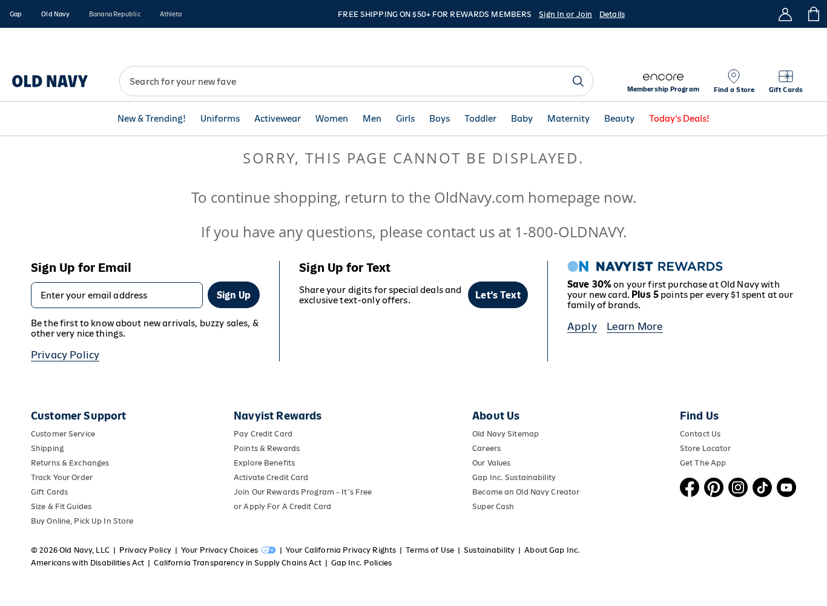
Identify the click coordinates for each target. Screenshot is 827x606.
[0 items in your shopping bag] (812, 14)
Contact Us (700, 433)
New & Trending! (151, 119)
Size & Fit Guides (61, 506)
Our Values (491, 462)
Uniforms (220, 119)
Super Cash (493, 506)
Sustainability (489, 550)
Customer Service (63, 433)
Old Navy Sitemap (505, 433)
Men (372, 119)
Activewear (277, 119)
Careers (486, 448)
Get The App (703, 462)
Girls (405, 119)
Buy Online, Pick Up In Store (82, 520)
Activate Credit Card (271, 477)
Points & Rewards (267, 448)
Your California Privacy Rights (341, 550)
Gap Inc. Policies (361, 562)
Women (331, 119)
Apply (582, 326)
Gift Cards (49, 491)
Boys (439, 119)
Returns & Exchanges (70, 462)
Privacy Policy (65, 355)
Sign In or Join (565, 14)
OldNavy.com (479, 197)
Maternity (568, 119)
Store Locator (705, 448)
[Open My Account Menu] (785, 14)
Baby (522, 119)
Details (612, 14)
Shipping (47, 448)
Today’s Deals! (679, 119)
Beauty (619, 119)
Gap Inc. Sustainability (514, 477)
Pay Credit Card (263, 433)
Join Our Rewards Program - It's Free (303, 491)
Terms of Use (430, 550)
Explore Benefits (264, 462)
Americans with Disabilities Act (87, 562)
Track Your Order (62, 477)
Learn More (635, 326)
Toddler (480, 119)
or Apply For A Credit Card (282, 506)
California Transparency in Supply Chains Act (237, 562)
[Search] (578, 81)
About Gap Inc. (552, 550)
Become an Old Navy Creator (525, 491)
